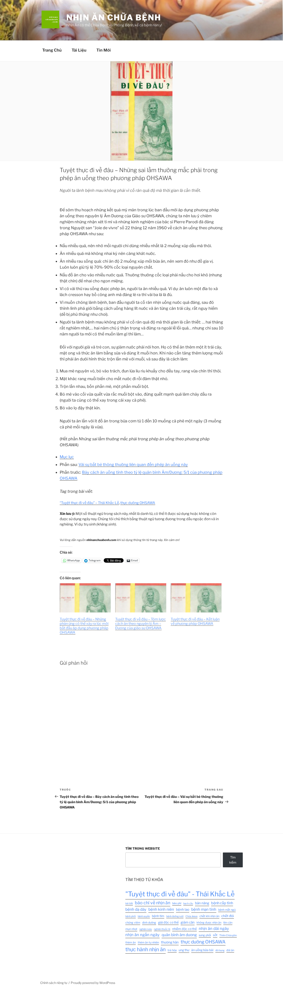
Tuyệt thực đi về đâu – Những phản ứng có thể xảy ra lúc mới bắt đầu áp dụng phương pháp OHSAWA (84, 626)
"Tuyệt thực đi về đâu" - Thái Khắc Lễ (180, 894)
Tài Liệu (79, 50)
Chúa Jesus (191, 916)
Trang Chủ (52, 50)
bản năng (202, 903)
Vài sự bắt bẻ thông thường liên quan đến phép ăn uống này (133, 464)
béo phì (176, 903)
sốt (215, 935)
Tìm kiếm (232, 859)
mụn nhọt (131, 929)
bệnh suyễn (144, 916)
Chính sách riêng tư (53, 983)
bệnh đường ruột (175, 916)
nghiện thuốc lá (162, 929)
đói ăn (230, 950)
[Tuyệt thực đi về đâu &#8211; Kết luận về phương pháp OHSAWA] (196, 597)
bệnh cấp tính (222, 903)
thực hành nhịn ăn (145, 949)
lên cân (227, 922)
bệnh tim (158, 916)
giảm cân (188, 922)
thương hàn (170, 942)
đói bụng (219, 950)
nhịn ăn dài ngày (214, 928)
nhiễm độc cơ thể (184, 929)
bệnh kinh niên (161, 909)
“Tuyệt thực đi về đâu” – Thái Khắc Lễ (89, 503)
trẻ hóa (172, 950)
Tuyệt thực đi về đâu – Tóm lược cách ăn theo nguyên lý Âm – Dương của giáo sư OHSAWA (140, 623)
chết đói (227, 916)
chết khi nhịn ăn (209, 916)
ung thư (184, 950)
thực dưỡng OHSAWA (137, 503)
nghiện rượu (145, 929)
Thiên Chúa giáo (228, 935)
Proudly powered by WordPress (93, 983)
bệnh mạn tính (203, 909)
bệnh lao (182, 909)
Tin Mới (103, 50)
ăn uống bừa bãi (202, 950)
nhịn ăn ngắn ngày (142, 934)
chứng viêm (132, 922)
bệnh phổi (130, 916)
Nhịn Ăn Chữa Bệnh (113, 17)
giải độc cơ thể (168, 922)
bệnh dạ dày (135, 909)
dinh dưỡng (149, 922)
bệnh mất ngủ (227, 909)
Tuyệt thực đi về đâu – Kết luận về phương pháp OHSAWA (195, 621)
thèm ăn (130, 942)
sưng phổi (205, 935)
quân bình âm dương (179, 935)
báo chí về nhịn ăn (152, 902)
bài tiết (129, 903)
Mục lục (67, 456)
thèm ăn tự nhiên (148, 942)
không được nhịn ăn (209, 922)
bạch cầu (188, 903)
